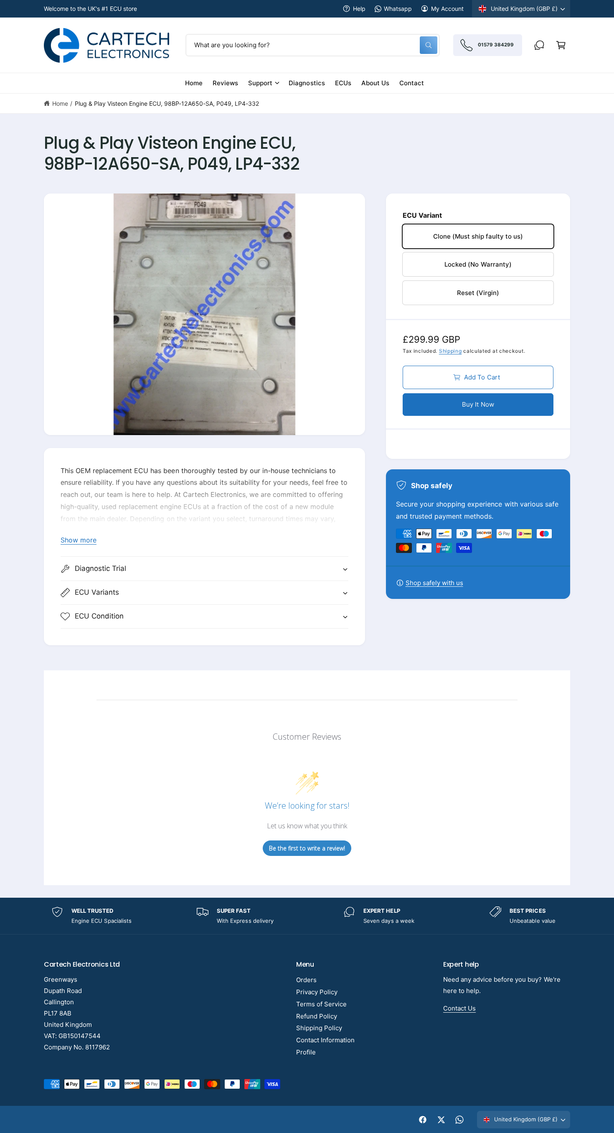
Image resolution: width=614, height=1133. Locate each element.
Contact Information (325, 1040)
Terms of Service (321, 1004)
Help (359, 8)
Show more (78, 540)
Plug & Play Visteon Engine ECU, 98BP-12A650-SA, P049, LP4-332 (167, 103)
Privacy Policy (316, 992)
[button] (561, 45)
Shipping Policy (319, 1028)
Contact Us (459, 1008)
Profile (306, 1052)
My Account (447, 8)
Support (260, 83)
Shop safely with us (434, 583)
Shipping (450, 351)
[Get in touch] (539, 45)
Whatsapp (398, 8)
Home (60, 103)
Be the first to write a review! (307, 848)
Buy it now (478, 404)
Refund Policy (316, 1016)
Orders (306, 980)
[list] (307, 916)
